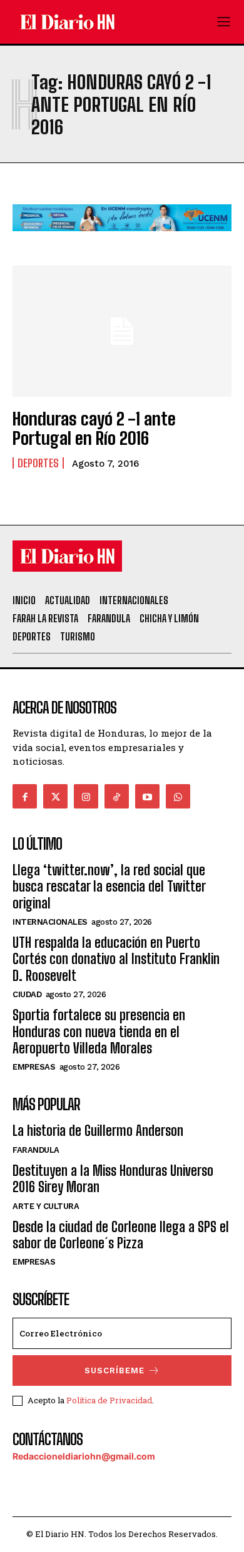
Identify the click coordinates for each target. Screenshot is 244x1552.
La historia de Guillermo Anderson (98, 1130)
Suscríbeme (114, 1370)
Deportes (38, 463)
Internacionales (50, 922)
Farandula (36, 1150)
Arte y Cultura (46, 1206)
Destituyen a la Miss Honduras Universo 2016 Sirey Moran (113, 1178)
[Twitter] (55, 796)
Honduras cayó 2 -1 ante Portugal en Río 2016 (94, 428)
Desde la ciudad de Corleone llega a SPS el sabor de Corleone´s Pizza (121, 1234)
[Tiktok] (116, 796)
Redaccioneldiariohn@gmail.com (84, 1456)
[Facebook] (25, 796)
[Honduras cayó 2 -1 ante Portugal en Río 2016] (122, 331)
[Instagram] (86, 796)
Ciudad (27, 994)
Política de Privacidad (109, 1400)
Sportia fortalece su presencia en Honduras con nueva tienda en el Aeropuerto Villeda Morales (99, 1032)
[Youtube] (147, 796)
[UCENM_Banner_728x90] (122, 241)
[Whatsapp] (178, 796)
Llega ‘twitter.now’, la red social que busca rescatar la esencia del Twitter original (109, 887)
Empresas (34, 1067)
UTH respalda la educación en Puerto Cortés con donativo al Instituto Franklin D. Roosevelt (116, 959)
